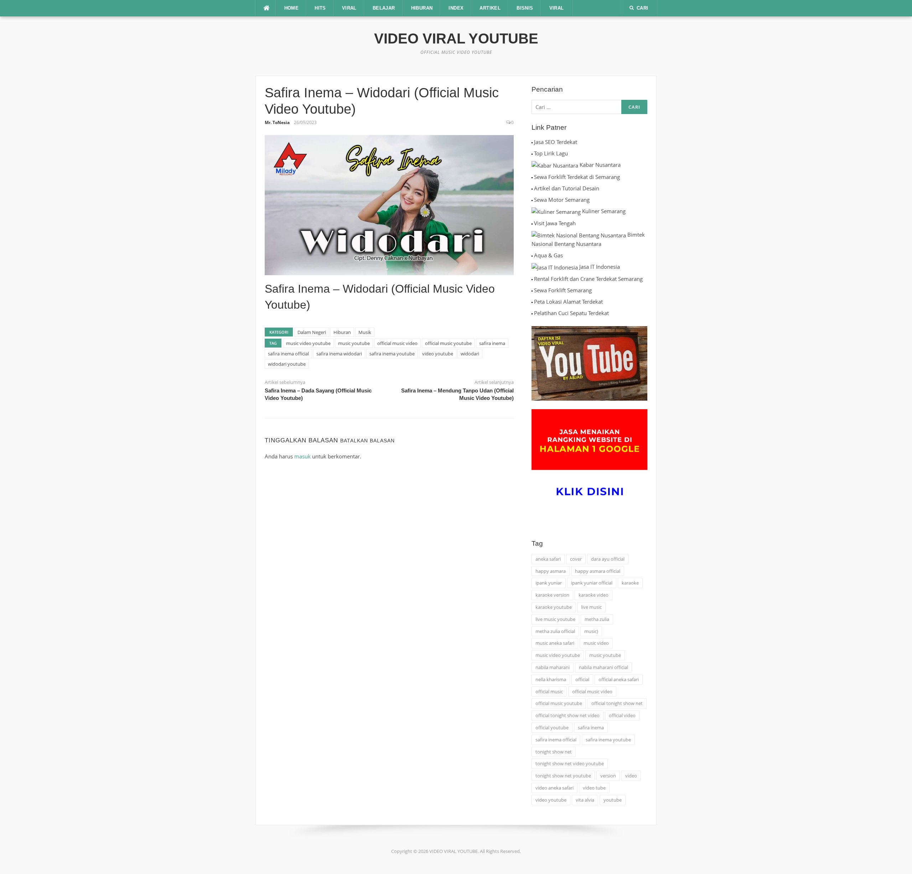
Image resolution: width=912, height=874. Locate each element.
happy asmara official (597, 571)
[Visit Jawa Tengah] (532, 223)
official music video (397, 343)
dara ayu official (608, 559)
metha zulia (597, 619)
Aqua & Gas (548, 255)
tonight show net (553, 752)
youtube (612, 800)
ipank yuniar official (591, 583)
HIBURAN (422, 8)
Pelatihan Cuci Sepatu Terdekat (571, 313)
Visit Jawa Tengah (555, 223)
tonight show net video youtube (569, 763)
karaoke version (552, 595)
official (582, 679)
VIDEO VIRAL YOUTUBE (456, 38)
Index (456, 8)
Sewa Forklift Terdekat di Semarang (577, 176)
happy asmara (550, 571)
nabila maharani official (603, 667)
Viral (556, 8)
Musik (364, 332)
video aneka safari (554, 788)
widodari (470, 353)
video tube (594, 788)
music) (591, 631)
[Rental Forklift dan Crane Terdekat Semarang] (532, 278)
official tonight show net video (567, 715)
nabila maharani (552, 667)
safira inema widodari (339, 353)
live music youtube (555, 619)
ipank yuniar (548, 583)
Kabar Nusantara (600, 164)
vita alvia (585, 800)
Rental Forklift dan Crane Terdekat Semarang (588, 278)
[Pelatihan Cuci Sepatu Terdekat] (532, 313)
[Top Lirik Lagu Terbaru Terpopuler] (532, 153)
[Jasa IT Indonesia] (555, 266)
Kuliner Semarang (604, 211)
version (608, 775)
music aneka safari (554, 643)
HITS (320, 8)
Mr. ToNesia (277, 122)
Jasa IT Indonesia (599, 266)
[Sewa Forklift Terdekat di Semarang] (532, 176)
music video (596, 643)
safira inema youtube (392, 353)
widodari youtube (287, 364)
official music (549, 691)
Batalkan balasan (367, 440)
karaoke (630, 583)
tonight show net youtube (563, 775)
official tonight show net (617, 703)
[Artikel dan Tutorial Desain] (532, 188)
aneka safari (548, 559)
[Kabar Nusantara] (555, 164)
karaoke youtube (553, 607)
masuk (302, 456)
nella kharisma (550, 679)
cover (576, 559)
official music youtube (448, 343)
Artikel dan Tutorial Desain (566, 188)
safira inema (492, 343)
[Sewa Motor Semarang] (532, 199)
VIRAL (349, 8)
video (631, 775)
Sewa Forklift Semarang (563, 290)
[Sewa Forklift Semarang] (532, 290)
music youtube (354, 343)
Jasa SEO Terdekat (555, 141)
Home (291, 8)
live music (591, 607)
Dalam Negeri (311, 332)
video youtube (437, 353)
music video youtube (308, 343)
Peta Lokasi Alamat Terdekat (568, 301)
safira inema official (288, 353)
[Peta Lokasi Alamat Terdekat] (532, 301)
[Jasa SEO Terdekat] (532, 141)
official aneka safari (618, 679)
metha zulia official (555, 631)
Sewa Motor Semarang (562, 199)
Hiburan (342, 332)
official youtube (552, 727)
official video (622, 715)
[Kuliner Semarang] (556, 211)
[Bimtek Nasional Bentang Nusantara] (579, 234)
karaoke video (593, 595)
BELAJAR (384, 8)
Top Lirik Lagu (551, 153)
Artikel (490, 8)
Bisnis (525, 8)
